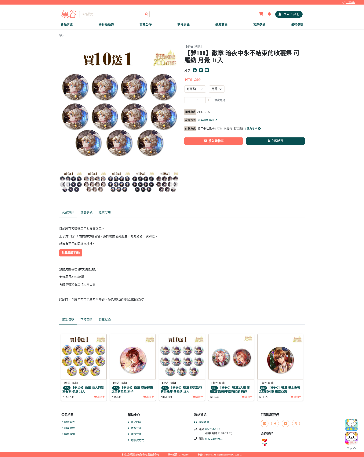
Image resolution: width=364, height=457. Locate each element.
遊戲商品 (221, 24)
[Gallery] (119, 184)
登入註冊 (291, 14)
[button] (207, 120)
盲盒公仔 (146, 24)
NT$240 (214, 397)
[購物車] (261, 14)
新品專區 (67, 24)
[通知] (269, 14)
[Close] (356, 420)
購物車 (101, 397)
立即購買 (276, 141)
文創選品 (259, 24)
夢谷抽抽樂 (106, 24)
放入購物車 (216, 141)
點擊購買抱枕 (71, 252)
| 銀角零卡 (251, 128)
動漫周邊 (183, 24)
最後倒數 (297, 24)
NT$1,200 (68, 397)
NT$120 (116, 397)
